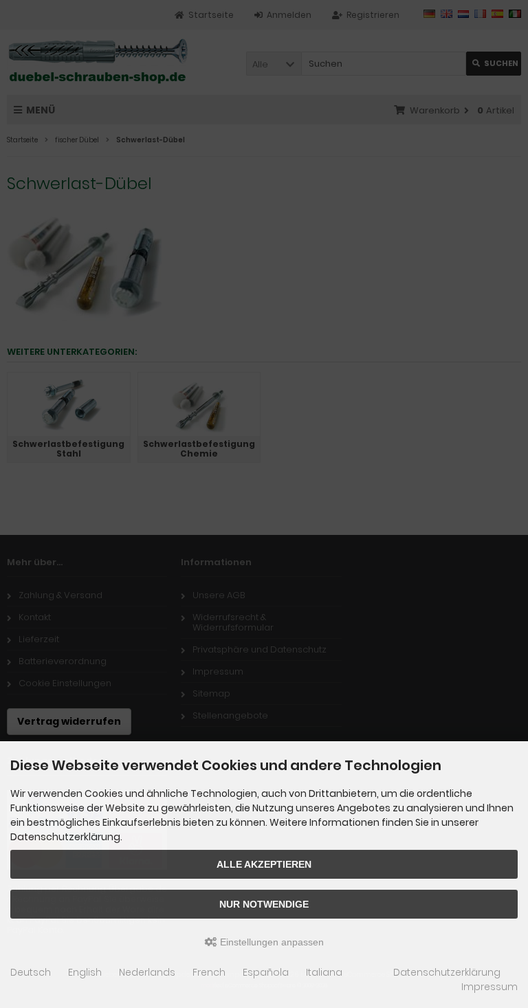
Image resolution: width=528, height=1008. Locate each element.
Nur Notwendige (264, 904)
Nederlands (147, 972)
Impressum (489, 987)
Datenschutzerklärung (446, 972)
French (209, 972)
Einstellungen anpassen (270, 941)
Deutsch (30, 972)
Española (266, 972)
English (85, 972)
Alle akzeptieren (264, 864)
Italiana (324, 972)
